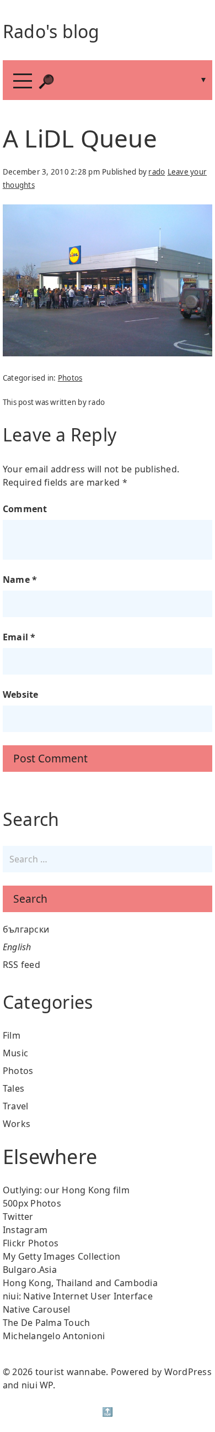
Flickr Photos (30, 1243)
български (26, 929)
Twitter (18, 1216)
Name (20, 579)
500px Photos (32, 1203)
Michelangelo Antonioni (54, 1336)
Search (30, 898)
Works (16, 1124)
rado (156, 172)
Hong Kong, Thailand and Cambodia (80, 1283)
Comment (25, 509)
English (17, 947)
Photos (70, 378)
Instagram (25, 1230)
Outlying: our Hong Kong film (66, 1190)
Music (15, 1053)
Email (19, 637)
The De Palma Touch (46, 1323)
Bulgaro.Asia (30, 1269)
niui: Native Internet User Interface (78, 1296)
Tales (13, 1088)
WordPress (188, 1372)
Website (21, 694)
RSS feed (21, 965)
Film (11, 1035)
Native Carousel (37, 1309)
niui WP (37, 1385)
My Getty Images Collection (62, 1256)
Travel (16, 1106)
